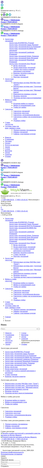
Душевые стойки (19, 120)
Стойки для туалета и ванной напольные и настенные (23, 70)
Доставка (8, 141)
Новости (8, 137)
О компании (9, 139)
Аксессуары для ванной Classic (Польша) (19, 354)
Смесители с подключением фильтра (26, 115)
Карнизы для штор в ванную (23, 73)
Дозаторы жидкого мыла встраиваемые (27, 98)
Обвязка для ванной (20, 132)
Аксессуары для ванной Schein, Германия (20, 363)
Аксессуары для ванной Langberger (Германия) (21, 359)
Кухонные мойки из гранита (23, 103)
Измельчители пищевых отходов (25, 94)
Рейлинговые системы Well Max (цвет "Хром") (22, 383)
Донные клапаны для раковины (24, 130)
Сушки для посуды (7, 431)
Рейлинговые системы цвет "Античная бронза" (22, 385)
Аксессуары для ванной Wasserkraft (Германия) (21, 361)
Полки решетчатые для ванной (24, 67)
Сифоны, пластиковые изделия (24, 134)
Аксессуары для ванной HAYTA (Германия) (20, 355)
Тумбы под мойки (19, 107)
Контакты (8, 151)
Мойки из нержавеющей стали (24, 105)
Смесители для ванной (21, 111)
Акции (7, 147)
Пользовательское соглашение (11, 454)
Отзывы (8, 156)
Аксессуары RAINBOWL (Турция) (17, 352)
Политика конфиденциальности (12, 452)
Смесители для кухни (21, 113)
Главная (8, 317)
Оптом (7, 152)
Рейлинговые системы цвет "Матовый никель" (22, 387)
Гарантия (8, 154)
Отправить (5, 466)
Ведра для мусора (19, 65)
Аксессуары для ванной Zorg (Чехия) (18, 365)
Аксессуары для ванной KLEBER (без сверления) (22, 357)
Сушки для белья (19, 75)
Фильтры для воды (20, 96)
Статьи (7, 149)
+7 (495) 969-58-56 (7, 200)
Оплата (7, 143)
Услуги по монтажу (12, 145)
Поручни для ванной (20, 77)
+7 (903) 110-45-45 (21, 200)
